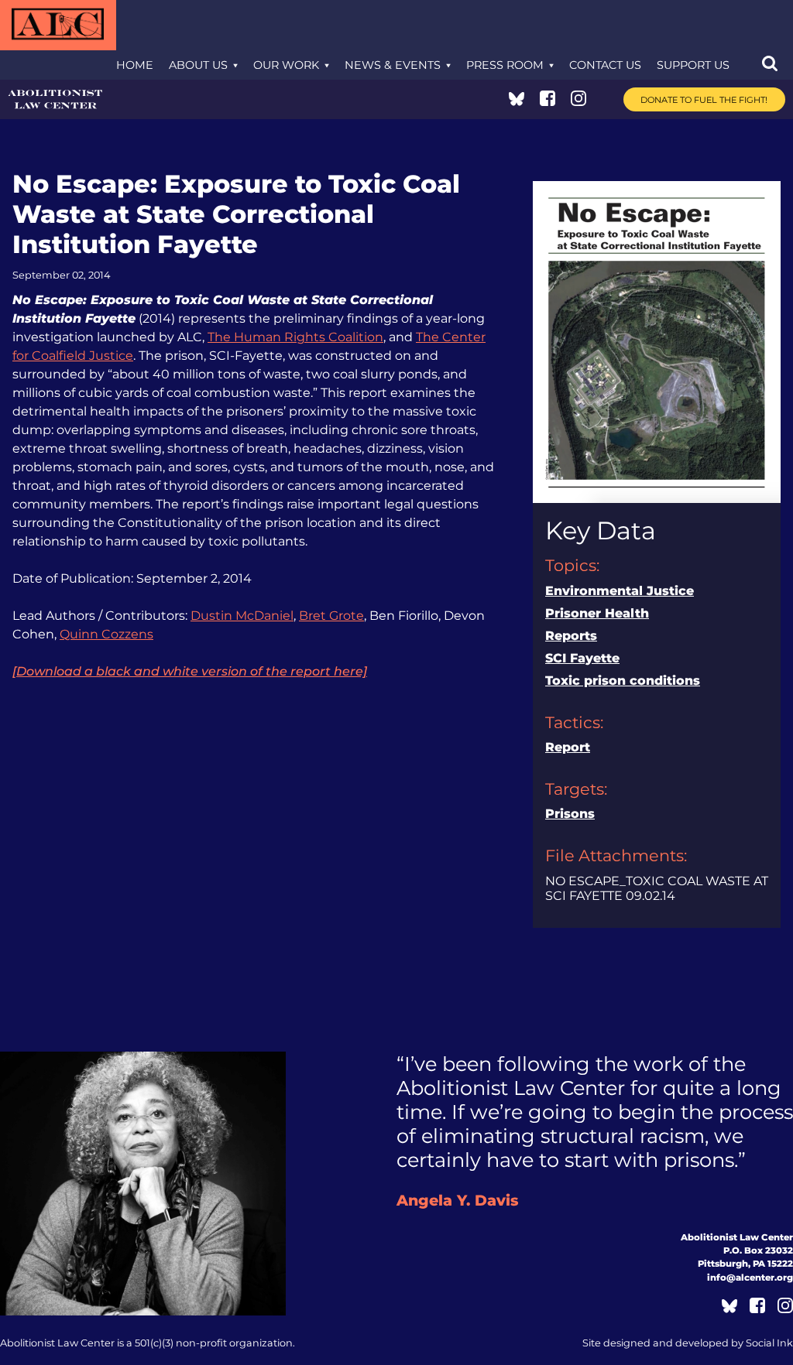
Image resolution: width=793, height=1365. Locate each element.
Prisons (570, 813)
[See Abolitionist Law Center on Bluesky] (516, 101)
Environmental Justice (619, 590)
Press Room (505, 65)
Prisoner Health (597, 613)
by (687, 1343)
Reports (571, 635)
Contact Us (605, 65)
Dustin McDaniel (242, 615)
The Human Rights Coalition (295, 337)
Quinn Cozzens (106, 634)
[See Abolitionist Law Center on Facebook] (547, 101)
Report (567, 747)
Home (134, 65)
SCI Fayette (582, 658)
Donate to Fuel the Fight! (703, 99)
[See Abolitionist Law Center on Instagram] (578, 101)
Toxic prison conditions (622, 680)
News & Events (393, 65)
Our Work (286, 65)
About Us (198, 65)
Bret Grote (331, 615)
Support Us (693, 65)
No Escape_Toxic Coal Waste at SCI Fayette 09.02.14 (656, 888)
